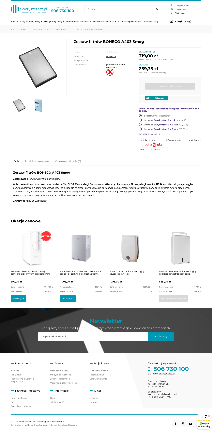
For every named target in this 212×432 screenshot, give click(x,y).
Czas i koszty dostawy (22, 406)
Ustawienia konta (98, 378)
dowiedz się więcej (148, 134)
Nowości (15, 370)
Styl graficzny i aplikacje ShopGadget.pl (29, 425)
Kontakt (94, 402)
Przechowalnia (97, 374)
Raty (13, 402)
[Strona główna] (29, 9)
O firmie (94, 398)
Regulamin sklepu (59, 370)
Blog (52, 398)
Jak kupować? (57, 402)
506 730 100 (62, 11)
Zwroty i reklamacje (60, 378)
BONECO (111, 56)
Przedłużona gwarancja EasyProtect (22, 380)
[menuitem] (14, 21)
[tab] (16, 161)
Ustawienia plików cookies (63, 383)
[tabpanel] (106, 186)
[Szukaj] (157, 9)
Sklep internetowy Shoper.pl (64, 425)
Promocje (16, 374)
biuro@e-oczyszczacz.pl (161, 373)
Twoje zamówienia (99, 370)
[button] (147, 140)
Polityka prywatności (60, 374)
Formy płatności (19, 398)
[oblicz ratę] (170, 145)
